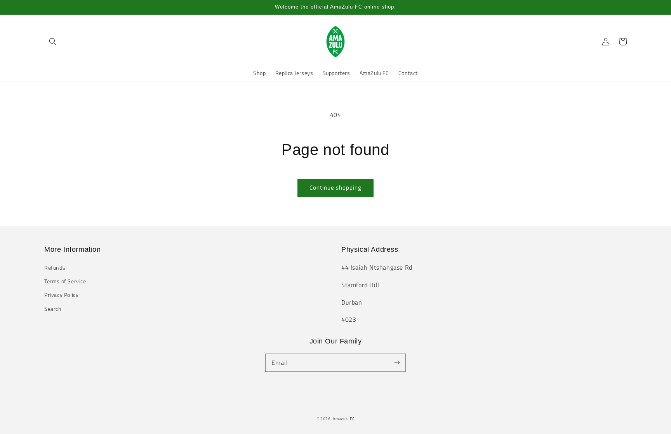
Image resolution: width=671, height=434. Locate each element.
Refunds (54, 267)
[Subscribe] (396, 362)
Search (53, 309)
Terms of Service (65, 281)
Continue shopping (335, 187)
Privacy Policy (61, 295)
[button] (52, 41)
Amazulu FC (343, 419)
